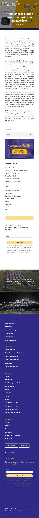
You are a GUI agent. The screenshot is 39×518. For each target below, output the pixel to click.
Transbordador (10, 199)
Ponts (7, 207)
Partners (8, 429)
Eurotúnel (8, 204)
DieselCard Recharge (12, 173)
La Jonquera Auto (11, 340)
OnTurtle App (9, 439)
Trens (7, 209)
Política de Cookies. (25, 511)
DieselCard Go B (10, 176)
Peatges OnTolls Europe (13, 191)
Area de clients (11, 445)
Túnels (7, 201)
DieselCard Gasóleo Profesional (16, 170)
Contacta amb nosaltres (19, 218)
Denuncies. (12, 513)
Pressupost (24, 445)
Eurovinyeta (9, 193)
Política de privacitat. (12, 511)
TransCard (8, 432)
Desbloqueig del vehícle (13, 196)
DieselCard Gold (10, 168)
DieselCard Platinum (12, 179)
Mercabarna (9, 337)
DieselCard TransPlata (12, 181)
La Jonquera (9, 333)
